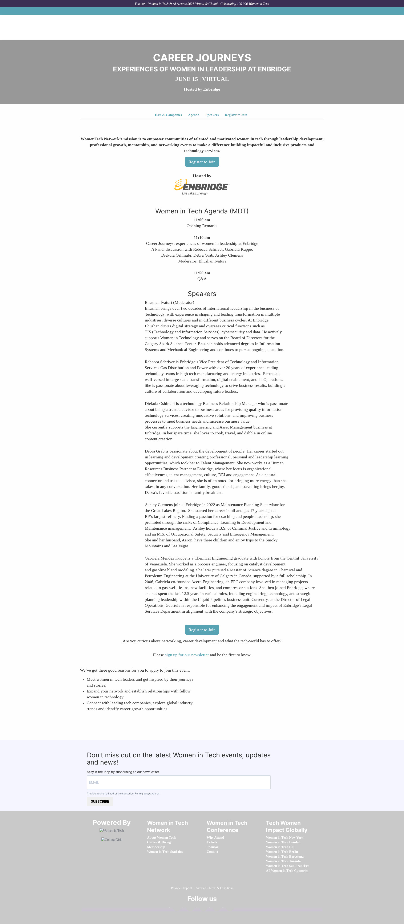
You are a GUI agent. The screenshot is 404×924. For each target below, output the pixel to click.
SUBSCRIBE (100, 801)
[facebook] (175, 908)
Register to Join (236, 115)
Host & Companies (168, 115)
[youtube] (228, 908)
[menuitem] (161, 837)
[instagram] (201, 908)
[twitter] (215, 908)
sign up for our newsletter (187, 654)
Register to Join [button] (202, 161)
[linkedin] (188, 908)
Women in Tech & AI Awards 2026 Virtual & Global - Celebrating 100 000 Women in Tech (208, 3)
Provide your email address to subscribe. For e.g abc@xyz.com (123, 793)
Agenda (193, 115)
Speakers (212, 115)
